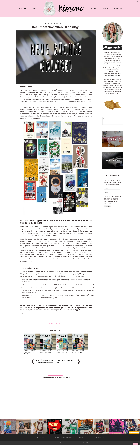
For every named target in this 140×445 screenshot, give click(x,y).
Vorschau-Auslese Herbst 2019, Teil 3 (62, 351)
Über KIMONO (118, 8)
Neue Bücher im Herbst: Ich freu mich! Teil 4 (45, 361)
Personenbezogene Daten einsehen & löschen (81, 437)
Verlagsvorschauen (56, 323)
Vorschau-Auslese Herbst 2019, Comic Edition (29, 352)
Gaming (93, 8)
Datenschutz (53, 437)
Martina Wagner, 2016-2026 (81, 442)
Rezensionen (22, 8)
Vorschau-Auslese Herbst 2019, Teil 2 (78, 351)
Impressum (41, 437)
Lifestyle (106, 8)
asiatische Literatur (114, 76)
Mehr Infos (107, 203)
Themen (34, 8)
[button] (8, 426)
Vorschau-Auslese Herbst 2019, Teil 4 (46, 351)
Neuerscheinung (55, 23)
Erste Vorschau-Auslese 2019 (67, 361)
